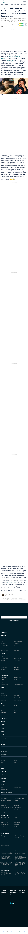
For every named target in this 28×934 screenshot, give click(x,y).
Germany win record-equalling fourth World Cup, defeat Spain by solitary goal (20, 858)
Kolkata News (3, 665)
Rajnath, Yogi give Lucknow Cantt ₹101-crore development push (7, 844)
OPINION (3, 744)
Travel (15, 712)
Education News (17, 700)
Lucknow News (17, 665)
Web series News (4, 684)
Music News (3, 679)
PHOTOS (2, 728)
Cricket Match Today (18, 641)
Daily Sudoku (3, 787)
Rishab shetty (16, 805)
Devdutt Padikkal (4, 645)
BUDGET (2, 734)
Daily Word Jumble (4, 789)
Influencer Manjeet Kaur (19, 798)
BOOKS (2, 768)
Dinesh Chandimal (4, 650)
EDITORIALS (3, 748)
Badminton (3, 760)
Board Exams (16, 695)
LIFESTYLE (3, 703)
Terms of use (21, 888)
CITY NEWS (3, 653)
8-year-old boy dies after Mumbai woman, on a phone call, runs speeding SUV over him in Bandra (20, 852)
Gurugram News (17, 660)
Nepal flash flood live (18, 812)
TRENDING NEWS (4, 796)
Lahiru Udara (16, 650)
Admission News (4, 695)
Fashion (2, 708)
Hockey (2, 762)
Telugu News (3, 826)
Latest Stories (5, 833)
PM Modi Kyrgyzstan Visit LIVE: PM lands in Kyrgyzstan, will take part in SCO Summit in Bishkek (7, 881)
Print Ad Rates (13, 892)
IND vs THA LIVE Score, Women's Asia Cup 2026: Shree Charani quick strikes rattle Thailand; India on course (7, 874)
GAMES (2, 784)
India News (16, 4)
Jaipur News (16, 662)
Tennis (15, 762)
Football (15, 760)
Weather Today (13, 890)
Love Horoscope (4, 809)
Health (2, 710)
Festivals (15, 708)
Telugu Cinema (17, 822)
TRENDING (3, 721)
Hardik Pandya (17, 645)
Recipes (15, 710)
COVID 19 (3, 781)
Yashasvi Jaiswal (4, 648)
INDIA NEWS (3, 635)
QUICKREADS (4, 778)
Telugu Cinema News (5, 682)
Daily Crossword (17, 787)
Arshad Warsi (10, 60)
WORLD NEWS (4, 632)
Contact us (12, 888)
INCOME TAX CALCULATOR (6, 792)
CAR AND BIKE (4, 751)
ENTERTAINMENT (4, 675)
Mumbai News (4, 667)
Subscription (3, 892)
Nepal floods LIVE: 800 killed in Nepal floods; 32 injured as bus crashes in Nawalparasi (20, 874)
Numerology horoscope (18, 809)
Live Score (3, 643)
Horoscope (3, 690)
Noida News (16, 667)
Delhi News (3, 660)
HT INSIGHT (3, 771)
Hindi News (16, 826)
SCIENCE (2, 741)
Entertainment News (5, 824)
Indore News (3, 662)
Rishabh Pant (16, 648)
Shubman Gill (16, 643)
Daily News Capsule (5, 617)
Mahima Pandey (5, 26)
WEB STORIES (4, 718)
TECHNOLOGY (4, 754)
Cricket (11, 4)
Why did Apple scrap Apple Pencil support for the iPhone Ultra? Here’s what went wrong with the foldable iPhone (20, 845)
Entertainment (23, 4)
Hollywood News (17, 677)
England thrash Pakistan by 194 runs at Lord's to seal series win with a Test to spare (20, 864)
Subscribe (24, 1)
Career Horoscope (17, 807)
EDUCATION (3, 693)
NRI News (3, 829)
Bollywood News (4, 677)
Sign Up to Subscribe (14, 620)
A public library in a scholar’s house (5, 836)
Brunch (15, 705)
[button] (1, 1)
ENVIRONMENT (4, 738)
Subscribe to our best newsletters (14, 614)
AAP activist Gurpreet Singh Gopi (7, 807)
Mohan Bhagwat (4, 798)
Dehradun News (17, 658)
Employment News (18, 697)
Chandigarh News (4, 658)
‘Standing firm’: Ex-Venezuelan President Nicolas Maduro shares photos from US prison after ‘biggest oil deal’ (20, 837)
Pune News (16, 669)
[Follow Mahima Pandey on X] (10, 26)
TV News (16, 682)
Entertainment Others (18, 684)
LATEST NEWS (4, 629)
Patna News (3, 669)
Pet (1, 714)
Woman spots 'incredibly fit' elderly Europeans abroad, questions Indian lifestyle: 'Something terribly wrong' (7, 852)
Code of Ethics (22, 892)
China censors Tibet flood (6, 800)
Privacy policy (3, 890)
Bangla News (16, 824)
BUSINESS (3, 724)
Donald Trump (3, 805)
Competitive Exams (4, 697)
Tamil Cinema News (18, 679)
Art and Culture (4, 705)
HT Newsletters (22, 890)
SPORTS (2, 758)
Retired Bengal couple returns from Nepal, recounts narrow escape (6, 857)
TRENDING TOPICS (5, 815)
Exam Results (3, 700)
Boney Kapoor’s (11, 582)
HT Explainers (17, 829)
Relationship (3, 712)
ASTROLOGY (3, 687)
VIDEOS (2, 731)
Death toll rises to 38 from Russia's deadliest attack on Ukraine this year (6, 863)
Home (2, 4)
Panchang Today (4, 812)
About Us (2, 888)
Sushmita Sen (16, 800)
